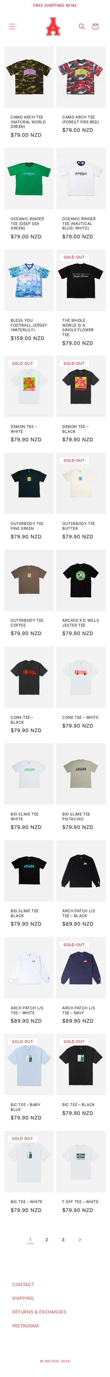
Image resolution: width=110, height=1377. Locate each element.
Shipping (23, 1298)
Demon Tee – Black (75, 429)
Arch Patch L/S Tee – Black (78, 913)
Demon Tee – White (24, 429)
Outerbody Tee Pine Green (27, 526)
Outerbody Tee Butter (78, 526)
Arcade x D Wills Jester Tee (80, 622)
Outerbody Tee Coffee (27, 622)
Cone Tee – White (80, 717)
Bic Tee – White (26, 1201)
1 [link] (30, 1239)
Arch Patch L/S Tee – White (27, 1010)
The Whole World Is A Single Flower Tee (78, 327)
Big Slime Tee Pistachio (76, 816)
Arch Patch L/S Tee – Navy (78, 1010)
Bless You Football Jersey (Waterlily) (29, 325)
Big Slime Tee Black (25, 913)
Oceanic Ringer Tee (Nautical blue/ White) (79, 223)
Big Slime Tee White (25, 816)
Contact (23, 1284)
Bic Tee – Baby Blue (25, 1107)
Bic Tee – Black (78, 1105)
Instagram (25, 1325)
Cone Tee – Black (22, 720)
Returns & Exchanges (39, 1311)
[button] (12, 26)
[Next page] (79, 1239)
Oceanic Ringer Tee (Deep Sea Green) (27, 223)
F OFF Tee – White (80, 1201)
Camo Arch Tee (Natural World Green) (28, 122)
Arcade (53, 1361)
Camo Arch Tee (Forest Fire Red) (80, 119)
